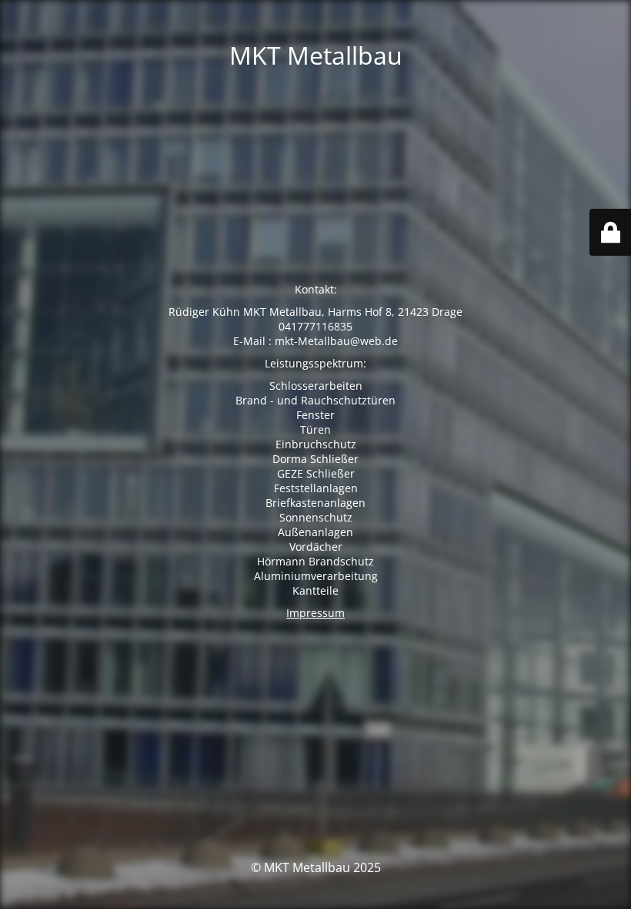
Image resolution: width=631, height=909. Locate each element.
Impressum (315, 612)
